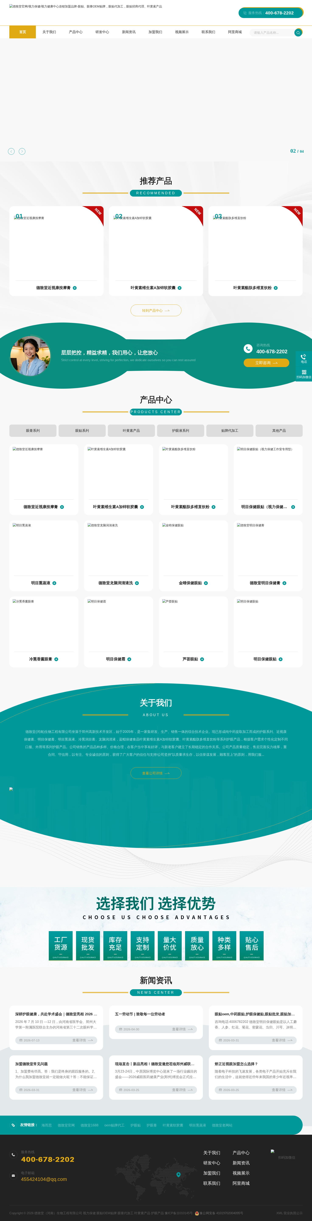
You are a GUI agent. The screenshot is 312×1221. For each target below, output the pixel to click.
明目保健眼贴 (265, 659)
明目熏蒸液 (40, 583)
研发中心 (102, 32)
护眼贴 (136, 1125)
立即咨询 (263, 363)
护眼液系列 (180, 430)
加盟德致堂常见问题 (31, 1064)
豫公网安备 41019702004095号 (221, 1213)
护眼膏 (152, 1125)
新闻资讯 (129, 32)
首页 (22, 32)
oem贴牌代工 (114, 1125)
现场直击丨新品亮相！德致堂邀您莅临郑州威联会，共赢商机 (156, 1064)
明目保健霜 (115, 659)
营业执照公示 (293, 1213)
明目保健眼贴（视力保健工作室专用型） (265, 507)
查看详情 (79, 1040)
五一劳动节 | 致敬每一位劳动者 (140, 1014)
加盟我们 (155, 32)
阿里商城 (235, 32)
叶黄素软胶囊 (173, 1125)
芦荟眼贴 (190, 659)
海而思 (47, 1125)
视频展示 (182, 32)
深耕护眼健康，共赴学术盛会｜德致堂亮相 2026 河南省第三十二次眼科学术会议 (56, 1014)
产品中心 (76, 32)
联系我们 (208, 32)
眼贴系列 (82, 430)
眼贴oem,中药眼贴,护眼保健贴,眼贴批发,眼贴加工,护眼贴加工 (256, 1014)
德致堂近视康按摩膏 (53, 288)
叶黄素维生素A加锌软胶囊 (153, 288)
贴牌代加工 (229, 430)
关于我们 (49, 32)
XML (279, 1213)
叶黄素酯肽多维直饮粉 (252, 288)
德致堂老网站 (222, 1125)
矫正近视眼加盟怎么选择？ (236, 1064)
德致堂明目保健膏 (265, 583)
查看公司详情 (152, 773)
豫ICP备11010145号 (179, 1213)
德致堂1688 (89, 1125)
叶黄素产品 (131, 430)
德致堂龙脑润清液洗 (115, 583)
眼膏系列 (33, 430)
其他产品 (279, 430)
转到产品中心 (152, 310)
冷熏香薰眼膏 (40, 659)
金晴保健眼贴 (190, 583)
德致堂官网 (66, 1125)
